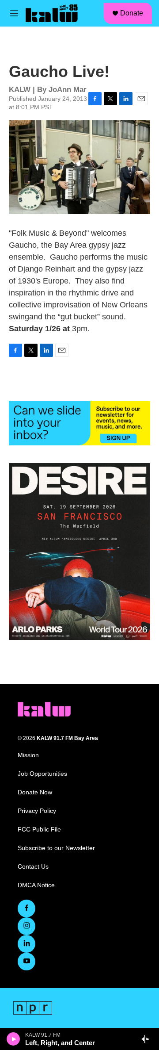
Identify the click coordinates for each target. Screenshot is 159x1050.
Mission (28, 755)
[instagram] (26, 926)
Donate (131, 13)
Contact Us (33, 866)
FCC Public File (39, 829)
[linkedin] (26, 944)
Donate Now (35, 792)
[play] (13, 1039)
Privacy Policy (37, 811)
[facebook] (26, 908)
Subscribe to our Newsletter (56, 848)
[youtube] (26, 961)
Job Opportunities (42, 773)
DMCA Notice (36, 885)
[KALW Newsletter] (79, 423)
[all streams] (147, 1039)
